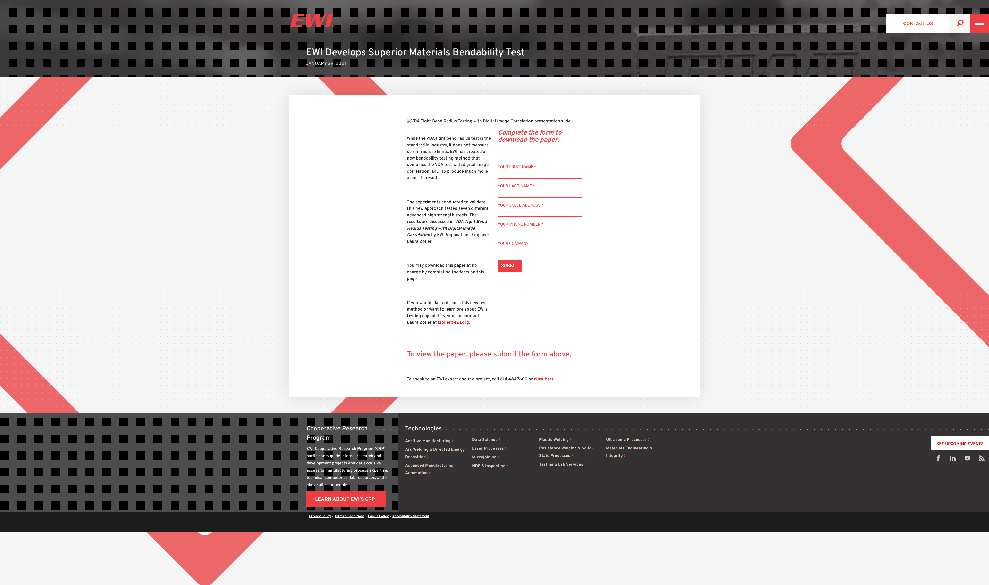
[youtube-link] (967, 459)
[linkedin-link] (953, 459)
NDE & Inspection (488, 466)
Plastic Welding (554, 439)
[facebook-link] (938, 459)
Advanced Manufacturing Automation (429, 469)
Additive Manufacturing (427, 441)
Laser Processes (488, 448)
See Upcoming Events (960, 444)
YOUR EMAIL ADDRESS (520, 205)
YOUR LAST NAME (516, 185)
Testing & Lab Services (561, 464)
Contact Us (918, 24)
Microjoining (484, 457)
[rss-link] (982, 459)
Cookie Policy (378, 516)
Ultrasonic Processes (626, 439)
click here (544, 379)
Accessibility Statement (410, 516)
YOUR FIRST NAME (517, 166)
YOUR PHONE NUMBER (520, 224)
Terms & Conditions (349, 516)
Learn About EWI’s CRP (345, 499)
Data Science (485, 439)
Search (960, 23)
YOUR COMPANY (513, 243)
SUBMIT (510, 266)
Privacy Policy (320, 516)
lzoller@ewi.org (453, 322)
